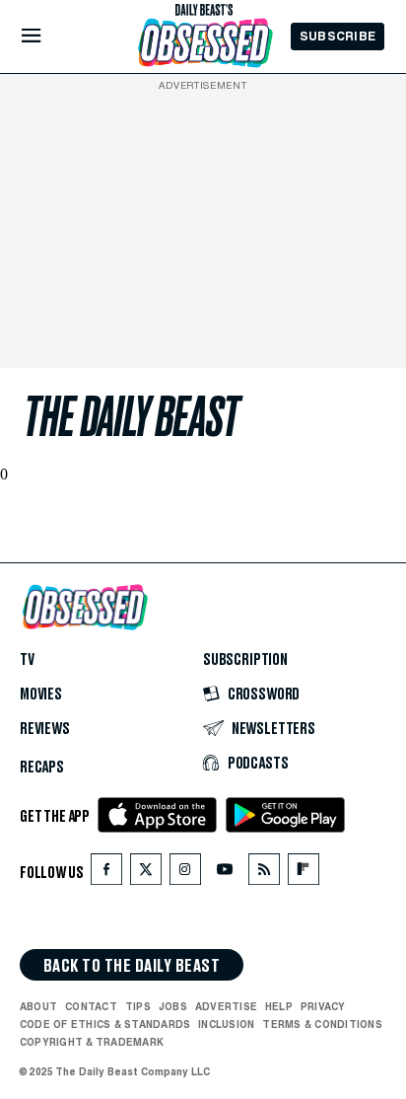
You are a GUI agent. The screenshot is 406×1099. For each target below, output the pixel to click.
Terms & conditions (321, 1025)
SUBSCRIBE (337, 36)
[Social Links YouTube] (224, 874)
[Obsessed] (204, 43)
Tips (138, 1007)
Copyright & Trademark (92, 1043)
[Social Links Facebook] (106, 874)
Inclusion (226, 1025)
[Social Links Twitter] (146, 874)
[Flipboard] (303, 874)
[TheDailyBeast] (204, 10)
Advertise (226, 1007)
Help (279, 1007)
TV (27, 661)
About (38, 1007)
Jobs (173, 1007)
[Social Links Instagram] (185, 874)
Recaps (42, 768)
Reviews (45, 730)
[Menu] (48, 36)
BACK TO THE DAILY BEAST (131, 967)
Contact (91, 1007)
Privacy (323, 1007)
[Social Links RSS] (264, 874)
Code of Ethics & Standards (105, 1025)
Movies (41, 695)
